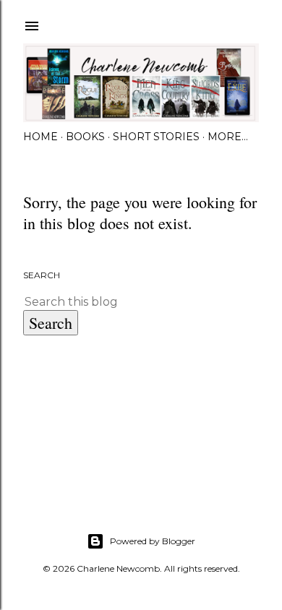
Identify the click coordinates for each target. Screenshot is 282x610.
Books (85, 136)
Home (40, 136)
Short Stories (156, 136)
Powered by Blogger (152, 541)
